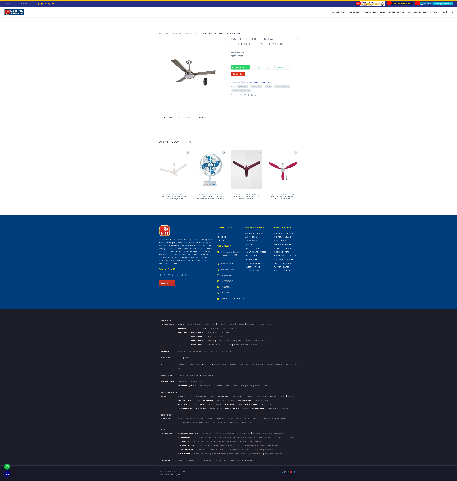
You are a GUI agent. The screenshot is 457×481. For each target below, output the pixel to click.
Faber (187, 358)
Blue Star (189, 375)
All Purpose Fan (212, 194)
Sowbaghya (269, 364)
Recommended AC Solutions (188, 433)
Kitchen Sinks (281, 241)
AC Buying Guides (184, 441)
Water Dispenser (283, 263)
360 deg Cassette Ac (198, 345)
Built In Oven (208, 400)
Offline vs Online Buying (273, 454)
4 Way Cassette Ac (197, 341)
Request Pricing (242, 67)
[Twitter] (46, 4)
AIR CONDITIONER (167, 433)
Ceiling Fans (233, 423)
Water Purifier (396, 12)
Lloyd (232, 324)
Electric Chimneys (255, 263)
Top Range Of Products (442, 3)
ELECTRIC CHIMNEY (233, 460)
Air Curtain (251, 241)
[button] (161, 127)
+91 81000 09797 (227, 263)
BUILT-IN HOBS (220, 460)
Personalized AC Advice (237, 454)
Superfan (279, 364)
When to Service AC (220, 445)
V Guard (294, 364)
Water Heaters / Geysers (187, 386)
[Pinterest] (245, 95)
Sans (263, 404)
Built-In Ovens (198, 423)
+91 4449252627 (227, 269)
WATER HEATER (182, 460)
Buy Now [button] (239, 74)
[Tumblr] (248, 95)
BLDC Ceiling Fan (176, 194)
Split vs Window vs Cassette (204, 437)
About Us (221, 237)
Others (433, 12)
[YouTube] (53, 4)
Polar (255, 364)
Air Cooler (355, 12)
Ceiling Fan (188, 33)
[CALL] (7, 474)
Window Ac (182, 328)
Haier (213, 324)
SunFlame (264, 400)
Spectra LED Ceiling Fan (241, 91)
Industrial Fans (282, 237)
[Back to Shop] (294, 39)
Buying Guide (166, 418)
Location (10, 3)
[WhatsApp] (60, 4)
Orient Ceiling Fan (282, 87)
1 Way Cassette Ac (197, 332)
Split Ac (181, 324)
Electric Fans (252, 267)
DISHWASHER (193, 460)
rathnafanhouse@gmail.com (232, 298)
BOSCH (290, 396)
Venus (180, 368)
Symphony (206, 351)
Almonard (246, 194)
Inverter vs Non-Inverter (286, 437)
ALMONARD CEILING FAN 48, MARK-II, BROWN (246, 198)
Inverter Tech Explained (219, 450)
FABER (204, 375)
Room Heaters (281, 252)
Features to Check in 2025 (215, 441)
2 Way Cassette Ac (197, 336)
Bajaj (220, 194)
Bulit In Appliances (184, 423)
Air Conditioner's (167, 324)
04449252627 (24, 3)
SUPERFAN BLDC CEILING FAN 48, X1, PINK (282, 198)
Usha (222, 351)
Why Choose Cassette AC (267, 437)
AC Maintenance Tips (205, 445)
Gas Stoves (199, 404)
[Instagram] (49, 4)
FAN (243, 460)
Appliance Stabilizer (231, 408)
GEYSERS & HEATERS (167, 382)
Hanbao (216, 364)
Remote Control (283, 248)
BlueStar (191, 324)
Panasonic (260, 324)
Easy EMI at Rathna (246, 441)
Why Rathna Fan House (201, 454)
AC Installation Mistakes (269, 445)
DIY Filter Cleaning (236, 445)
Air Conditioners (254, 233)
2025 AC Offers (232, 441)
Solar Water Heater (285, 256)
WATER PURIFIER (251, 460)
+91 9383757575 (227, 281)
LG (224, 400)
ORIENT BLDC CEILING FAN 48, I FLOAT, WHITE (174, 198)
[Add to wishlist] (187, 153)
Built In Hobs (223, 396)
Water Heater (282, 267)
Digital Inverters (254, 256)
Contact (221, 241)
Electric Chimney (254, 418)
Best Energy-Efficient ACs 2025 (227, 437)
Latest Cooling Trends (254, 450)
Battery (249, 244)
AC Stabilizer (201, 408)
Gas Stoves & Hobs (284, 233)
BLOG (163, 429)
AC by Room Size (199, 441)
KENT (197, 375)
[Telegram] (56, 4)
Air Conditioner (337, 12)
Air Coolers (211, 418)
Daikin (207, 324)
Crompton (197, 351)
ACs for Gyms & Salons (226, 433)
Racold (249, 386)
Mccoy (240, 364)
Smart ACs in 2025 (203, 450)
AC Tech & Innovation (185, 450)
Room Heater (183, 382)
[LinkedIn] (42, 4)
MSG (444, 12)
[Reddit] (255, 95)
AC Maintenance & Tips (186, 445)
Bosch (180, 358)
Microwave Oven (283, 244)
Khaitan (233, 364)
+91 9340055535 (227, 287)
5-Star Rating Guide (236, 450)
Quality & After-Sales (255, 454)
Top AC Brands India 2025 (248, 437)
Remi (261, 364)
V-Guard (229, 351)
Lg (226, 324)
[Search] (452, 12)
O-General (250, 324)
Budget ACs (258, 441)
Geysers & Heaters (417, 12)
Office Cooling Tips (243, 433)
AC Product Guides (184, 437)
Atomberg (191, 364)
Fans (382, 12)
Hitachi (220, 324)
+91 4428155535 (227, 275)
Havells (224, 364)
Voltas (269, 324)
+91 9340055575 (227, 292)
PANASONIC (231, 400)
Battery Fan (252, 248)
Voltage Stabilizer (284, 259)
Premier (212, 408)
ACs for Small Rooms (209, 433)
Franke (240, 404)
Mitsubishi (240, 324)
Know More (165, 283)
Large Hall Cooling (276, 433)
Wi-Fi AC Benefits (270, 450)
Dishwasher (370, 12)
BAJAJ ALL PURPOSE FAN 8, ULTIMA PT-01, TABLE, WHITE (210, 198)
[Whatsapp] (7, 467)
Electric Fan (256, 87)
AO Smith (181, 375)
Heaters (230, 418)
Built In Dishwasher (270, 396)
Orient (197, 33)
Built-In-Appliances (255, 252)
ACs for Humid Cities (260, 433)
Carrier (199, 324)
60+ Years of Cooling (219, 454)
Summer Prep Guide (251, 445)
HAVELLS (211, 375)
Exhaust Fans (252, 271)
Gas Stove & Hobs (268, 418)
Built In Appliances (245, 396)
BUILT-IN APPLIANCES (206, 460)
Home (161, 33)
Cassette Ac (182, 332)
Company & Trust (184, 454)
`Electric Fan (176, 33)
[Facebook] (38, 4)
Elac (227, 386)
